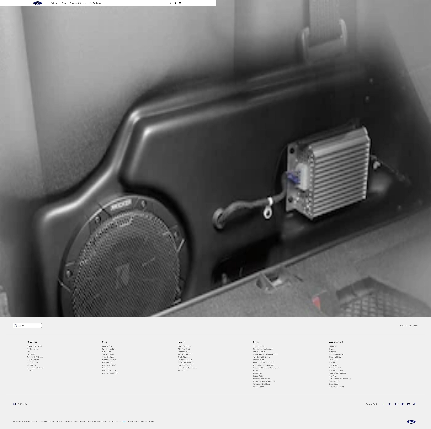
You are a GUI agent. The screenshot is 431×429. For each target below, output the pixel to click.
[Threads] (408, 404)
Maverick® (413, 325)
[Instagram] (402, 404)
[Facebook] (383, 404)
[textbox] (27, 325)
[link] (34, 421)
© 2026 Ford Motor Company (21, 421)
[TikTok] (414, 404)
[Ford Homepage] (411, 422)
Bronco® (403, 325)
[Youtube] (396, 404)
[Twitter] (389, 404)
